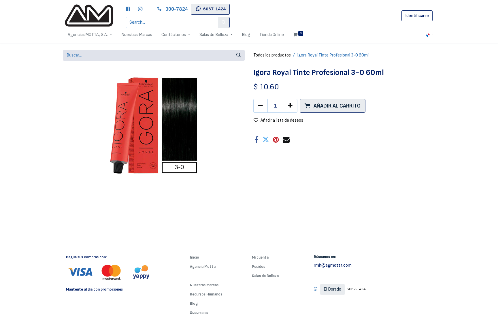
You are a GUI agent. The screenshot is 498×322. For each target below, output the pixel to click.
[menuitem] (137, 35)
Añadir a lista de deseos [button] (282, 120)
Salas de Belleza (265, 275)
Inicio (194, 257)
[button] (332, 106)
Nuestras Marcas (204, 285)
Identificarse (417, 15)
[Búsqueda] (239, 55)
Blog (194, 303)
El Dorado (332, 289)
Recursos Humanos (206, 294)
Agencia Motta (203, 266)
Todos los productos (272, 55)
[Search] (224, 22)
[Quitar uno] (260, 106)
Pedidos (258, 266)
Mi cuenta (260, 257)
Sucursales (199, 312)
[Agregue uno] (290, 106)
